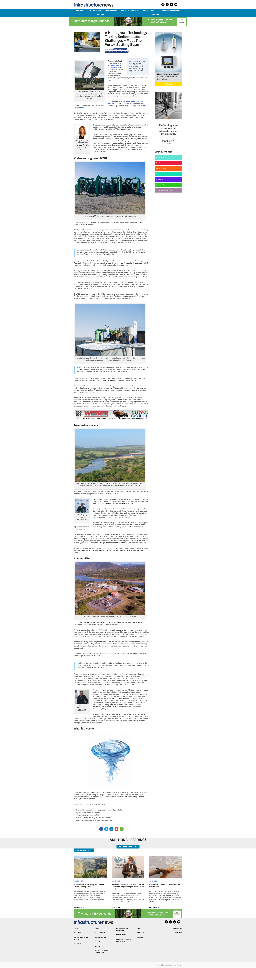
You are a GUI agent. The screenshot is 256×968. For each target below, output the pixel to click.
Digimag (145, 11)
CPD (138, 928)
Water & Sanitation (94, 11)
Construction (100, 937)
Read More (78, 907)
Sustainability (160, 185)
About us (100, 15)
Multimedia (159, 179)
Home (76, 928)
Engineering (160, 157)
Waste (97, 942)
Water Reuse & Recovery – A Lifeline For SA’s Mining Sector (89, 885)
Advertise (178, 933)
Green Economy (111, 11)
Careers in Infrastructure (170, 11)
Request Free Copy (128, 846)
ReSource (77, 944)
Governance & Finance (129, 11)
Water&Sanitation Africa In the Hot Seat (117, 52)
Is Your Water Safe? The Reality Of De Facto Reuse (164, 885)
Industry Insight (161, 168)
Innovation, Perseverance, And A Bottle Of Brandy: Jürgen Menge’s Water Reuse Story (128, 886)
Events (153, 11)
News (97, 928)
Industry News (161, 174)
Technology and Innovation (165, 190)
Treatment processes (120, 49)
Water (97, 946)
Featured (79, 11)
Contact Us (154, 15)
